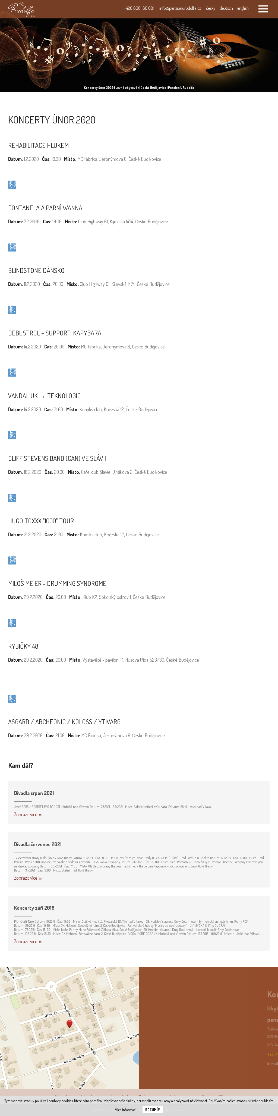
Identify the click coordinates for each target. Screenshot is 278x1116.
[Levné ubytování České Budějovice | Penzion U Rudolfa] (21, 9)
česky (210, 8)
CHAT (230, 1006)
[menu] (263, 9)
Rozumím (152, 1109)
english (243, 8)
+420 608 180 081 (139, 8)
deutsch (226, 8)
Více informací (125, 1109)
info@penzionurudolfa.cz (180, 8)
